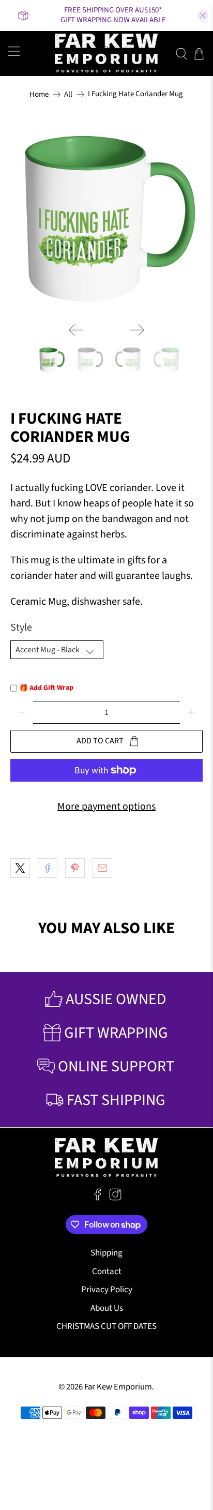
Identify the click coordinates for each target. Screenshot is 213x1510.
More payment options (106, 806)
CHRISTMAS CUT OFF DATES (106, 1326)
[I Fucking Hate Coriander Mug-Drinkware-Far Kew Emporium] (106, 219)
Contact (106, 1271)
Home (39, 94)
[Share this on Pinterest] (75, 868)
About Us (106, 1308)
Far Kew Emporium (118, 1387)
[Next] (137, 330)
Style (21, 627)
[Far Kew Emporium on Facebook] (98, 1198)
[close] (202, 15)
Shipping (106, 1253)
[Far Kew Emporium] (106, 53)
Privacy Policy (106, 1289)
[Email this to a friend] (102, 868)
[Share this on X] (20, 868)
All (68, 94)
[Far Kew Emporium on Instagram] (115, 1198)
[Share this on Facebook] (47, 868)
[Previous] (76, 330)
